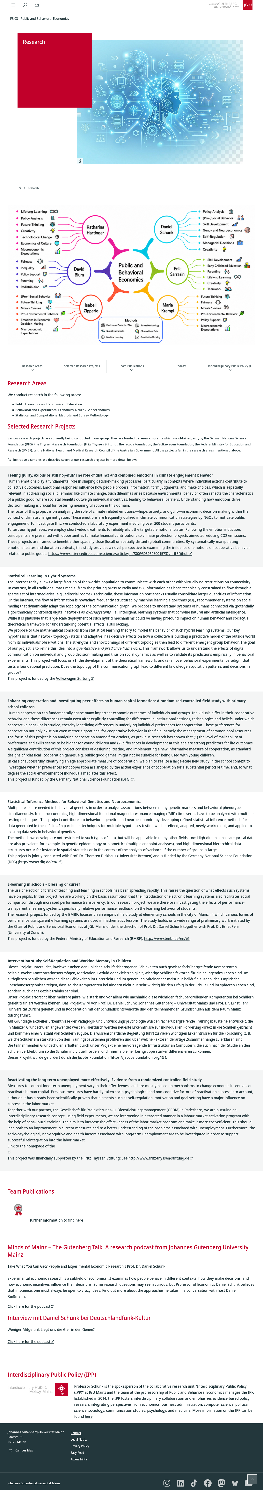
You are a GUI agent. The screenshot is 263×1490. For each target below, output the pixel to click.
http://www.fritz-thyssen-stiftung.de (158, 1158)
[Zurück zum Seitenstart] (252, 1479)
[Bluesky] (235, 1483)
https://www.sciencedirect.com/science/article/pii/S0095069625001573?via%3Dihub (118, 553)
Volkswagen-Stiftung (73, 678)
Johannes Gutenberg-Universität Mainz (34, 1483)
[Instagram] (167, 1483)
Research (33, 188)
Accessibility (79, 1459)
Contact (76, 1433)
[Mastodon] (221, 1483)
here (79, 1220)
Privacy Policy (80, 1446)
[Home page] (20, 188)
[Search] (25, 5)
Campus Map (24, 1450)
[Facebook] (208, 1483)
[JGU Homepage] (230, 5)
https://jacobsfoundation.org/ (136, 1057)
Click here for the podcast (29, 1306)
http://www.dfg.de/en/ (38, 861)
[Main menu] (13, 5)
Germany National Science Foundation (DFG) (93, 779)
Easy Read (77, 1453)
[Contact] (37, 5)
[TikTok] (194, 1483)
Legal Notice (79, 1439)
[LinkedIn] (180, 1483)
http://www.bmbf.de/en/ (165, 938)
